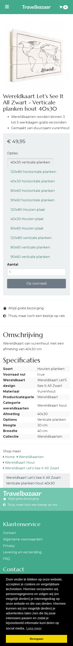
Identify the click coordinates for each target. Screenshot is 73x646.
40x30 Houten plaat (27, 219)
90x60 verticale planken (30, 257)
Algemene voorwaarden (23, 539)
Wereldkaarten (31, 457)
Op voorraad (36, 283)
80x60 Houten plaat (27, 228)
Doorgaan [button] (36, 638)
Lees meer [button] (34, 628)
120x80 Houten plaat (28, 210)
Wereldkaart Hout (19, 462)
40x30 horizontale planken (33, 181)
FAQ (6, 559)
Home (9, 457)
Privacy (9, 546)
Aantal (12, 264)
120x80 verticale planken (31, 238)
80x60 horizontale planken (33, 191)
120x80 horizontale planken (33, 172)
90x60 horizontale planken (33, 200)
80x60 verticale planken (30, 247)
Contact (9, 533)
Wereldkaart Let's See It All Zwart (31, 468)
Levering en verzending (22, 552)
